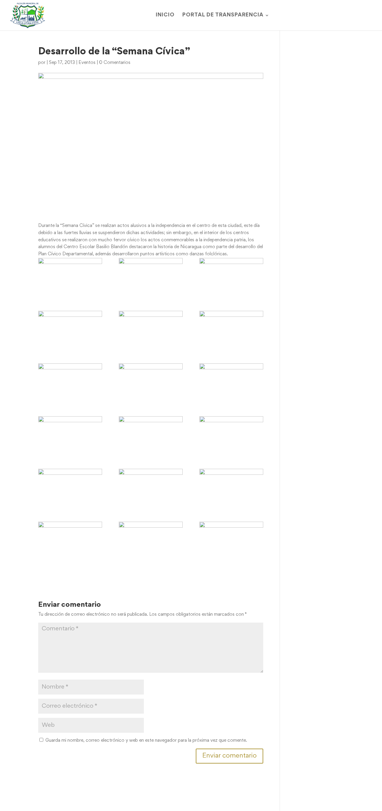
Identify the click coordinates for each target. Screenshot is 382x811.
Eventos (87, 63)
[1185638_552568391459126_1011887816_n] (231, 329)
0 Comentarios (114, 63)
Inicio (165, 15)
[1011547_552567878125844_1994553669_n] (231, 276)
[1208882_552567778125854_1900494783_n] (151, 381)
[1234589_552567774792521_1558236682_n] (231, 434)
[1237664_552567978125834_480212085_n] (231, 487)
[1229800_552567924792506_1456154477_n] (231, 381)
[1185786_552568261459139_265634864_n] (70, 381)
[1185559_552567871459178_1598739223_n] (151, 329)
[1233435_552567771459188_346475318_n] (70, 434)
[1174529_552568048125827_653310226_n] (70, 329)
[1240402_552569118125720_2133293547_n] (151, 539)
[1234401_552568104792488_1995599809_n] (151, 434)
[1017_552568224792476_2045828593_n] (70, 276)
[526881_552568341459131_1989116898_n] (151, 276)
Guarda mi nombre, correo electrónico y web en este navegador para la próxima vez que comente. (146, 740)
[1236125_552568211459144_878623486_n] (151, 487)
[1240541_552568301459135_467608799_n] (231, 539)
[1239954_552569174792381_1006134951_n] (70, 539)
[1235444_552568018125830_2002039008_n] (70, 487)
